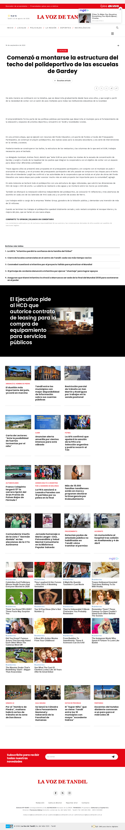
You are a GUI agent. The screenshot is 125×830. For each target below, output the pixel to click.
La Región (51, 28)
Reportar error (72, 803)
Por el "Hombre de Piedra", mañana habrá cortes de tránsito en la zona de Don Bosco (16, 712)
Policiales (36, 28)
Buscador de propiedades (17, 6)
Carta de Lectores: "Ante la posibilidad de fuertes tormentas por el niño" (17, 441)
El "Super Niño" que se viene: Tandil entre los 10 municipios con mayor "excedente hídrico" (76, 713)
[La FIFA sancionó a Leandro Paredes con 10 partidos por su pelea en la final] (48, 472)
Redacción (40, 803)
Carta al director (55, 803)
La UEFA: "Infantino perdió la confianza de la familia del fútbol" (39, 251)
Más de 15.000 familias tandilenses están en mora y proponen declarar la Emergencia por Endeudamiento (77, 492)
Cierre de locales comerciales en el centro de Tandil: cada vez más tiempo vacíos (49, 257)
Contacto (85, 803)
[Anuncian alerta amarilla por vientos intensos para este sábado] (48, 422)
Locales (21, 28)
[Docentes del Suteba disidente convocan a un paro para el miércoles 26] (107, 692)
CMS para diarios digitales (108, 826)
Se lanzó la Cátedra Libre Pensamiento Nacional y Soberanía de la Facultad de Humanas (46, 713)
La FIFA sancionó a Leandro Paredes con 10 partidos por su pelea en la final (47, 493)
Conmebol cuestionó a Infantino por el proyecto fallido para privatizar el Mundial (49, 264)
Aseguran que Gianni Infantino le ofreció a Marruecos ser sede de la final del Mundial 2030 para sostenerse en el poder (62, 278)
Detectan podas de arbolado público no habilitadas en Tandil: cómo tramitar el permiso (76, 540)
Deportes (65, 28)
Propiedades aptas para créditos (44, 6)
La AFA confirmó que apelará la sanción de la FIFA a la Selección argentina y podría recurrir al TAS (77, 443)
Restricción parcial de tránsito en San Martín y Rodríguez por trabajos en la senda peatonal (76, 391)
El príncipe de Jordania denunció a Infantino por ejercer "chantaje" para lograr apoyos (53, 271)
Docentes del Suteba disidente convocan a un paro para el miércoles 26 (106, 710)
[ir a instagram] (69, 793)
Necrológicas (82, 28)
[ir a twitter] (62, 793)
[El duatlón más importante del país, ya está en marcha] (18, 373)
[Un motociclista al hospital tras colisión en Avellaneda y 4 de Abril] (107, 520)
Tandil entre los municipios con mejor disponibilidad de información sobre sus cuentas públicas (47, 393)
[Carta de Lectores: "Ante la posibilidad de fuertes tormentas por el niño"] (18, 422)
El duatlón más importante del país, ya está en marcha (18, 390)
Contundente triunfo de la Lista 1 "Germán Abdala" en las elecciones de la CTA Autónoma (18, 539)
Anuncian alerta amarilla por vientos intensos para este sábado (47, 440)
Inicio (10, 28)
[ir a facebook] (55, 793)
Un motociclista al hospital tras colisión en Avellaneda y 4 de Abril (106, 539)
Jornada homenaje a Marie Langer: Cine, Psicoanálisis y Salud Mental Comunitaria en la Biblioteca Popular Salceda (47, 540)
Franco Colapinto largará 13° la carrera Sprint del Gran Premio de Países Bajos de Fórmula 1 (16, 493)
